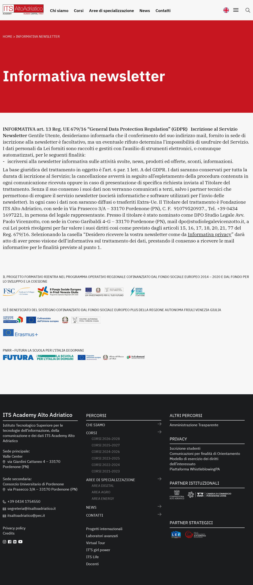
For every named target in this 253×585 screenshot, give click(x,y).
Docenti (92, 563)
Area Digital (103, 486)
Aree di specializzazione (111, 10)
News (144, 10)
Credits (9, 533)
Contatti (163, 10)
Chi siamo (59, 10)
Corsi (79, 10)
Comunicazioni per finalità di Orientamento (205, 453)
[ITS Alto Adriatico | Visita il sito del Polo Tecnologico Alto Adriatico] (195, 535)
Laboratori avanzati (102, 535)
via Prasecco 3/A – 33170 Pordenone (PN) (42, 489)
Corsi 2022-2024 (106, 465)
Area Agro (101, 492)
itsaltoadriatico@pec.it (26, 515)
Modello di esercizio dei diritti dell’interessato (194, 461)
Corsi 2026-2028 (106, 439)
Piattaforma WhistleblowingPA (195, 469)
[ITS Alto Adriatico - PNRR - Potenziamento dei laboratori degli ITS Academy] (74, 359)
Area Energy (103, 498)
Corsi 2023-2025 (106, 458)
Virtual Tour (95, 542)
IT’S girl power (98, 549)
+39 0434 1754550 (23, 501)
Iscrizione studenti (185, 448)
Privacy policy (14, 527)
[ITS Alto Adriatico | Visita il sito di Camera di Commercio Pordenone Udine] (209, 495)
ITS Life (92, 556)
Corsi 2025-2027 (106, 445)
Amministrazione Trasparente (194, 424)
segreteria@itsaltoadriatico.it (31, 508)
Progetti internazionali (104, 528)
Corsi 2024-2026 (106, 452)
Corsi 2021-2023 (106, 471)
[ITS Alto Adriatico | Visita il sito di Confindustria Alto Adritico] (177, 495)
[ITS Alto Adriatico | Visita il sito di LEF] (176, 535)
